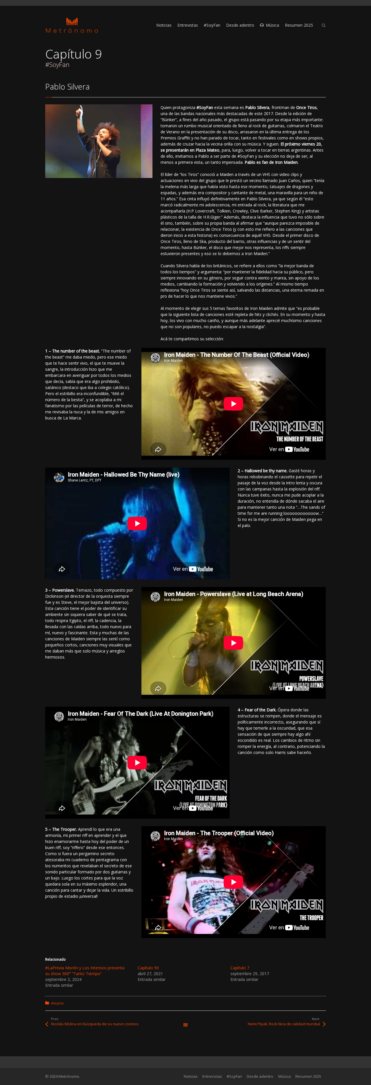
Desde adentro (260, 1076)
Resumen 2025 (308, 1076)
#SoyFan (57, 1003)
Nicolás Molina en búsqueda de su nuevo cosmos (95, 1023)
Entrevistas (212, 1076)
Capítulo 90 (148, 967)
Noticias (191, 1076)
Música (284, 1076)
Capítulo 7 (239, 967)
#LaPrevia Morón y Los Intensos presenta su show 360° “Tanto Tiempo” (84, 970)
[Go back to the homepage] (72, 25)
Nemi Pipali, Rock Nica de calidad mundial (284, 1023)
